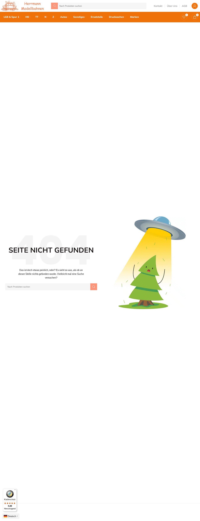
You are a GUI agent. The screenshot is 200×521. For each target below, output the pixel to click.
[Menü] (15, 490)
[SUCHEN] (93, 286)
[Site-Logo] (23, 5)
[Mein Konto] (194, 6)
